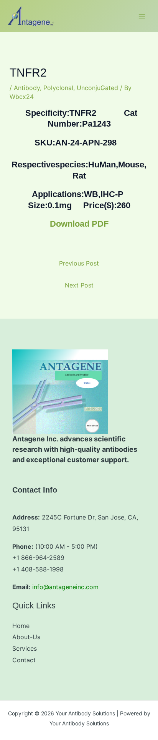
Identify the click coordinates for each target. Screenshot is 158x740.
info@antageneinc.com (65, 587)
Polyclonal (58, 88)
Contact (24, 660)
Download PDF (79, 224)
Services (24, 648)
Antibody (27, 88)
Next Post (79, 285)
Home (21, 626)
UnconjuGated (97, 88)
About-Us (26, 637)
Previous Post (79, 263)
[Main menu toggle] (141, 16)
